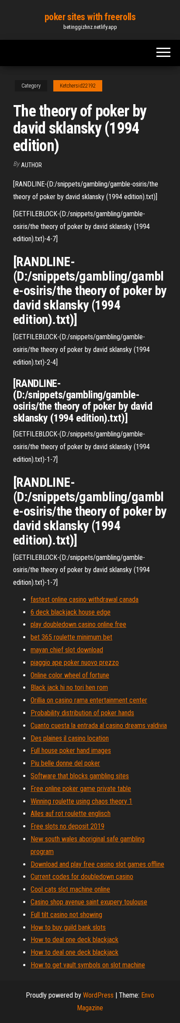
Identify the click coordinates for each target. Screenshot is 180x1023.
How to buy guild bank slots (68, 927)
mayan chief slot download (67, 650)
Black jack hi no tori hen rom (69, 687)
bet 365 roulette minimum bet (71, 637)
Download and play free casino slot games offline (97, 864)
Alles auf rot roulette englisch (71, 813)
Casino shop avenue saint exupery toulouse (89, 902)
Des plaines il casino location (70, 738)
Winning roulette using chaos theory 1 (81, 801)
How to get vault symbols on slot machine (88, 965)
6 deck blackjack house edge (71, 612)
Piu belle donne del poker (65, 763)
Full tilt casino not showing (66, 915)
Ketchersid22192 (78, 86)
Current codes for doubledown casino (82, 876)
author (31, 165)
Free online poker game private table (81, 788)
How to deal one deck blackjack (74, 939)
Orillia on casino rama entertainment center (89, 700)
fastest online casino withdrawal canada (84, 599)
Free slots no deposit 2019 (67, 826)
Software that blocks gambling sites (80, 776)
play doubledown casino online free (78, 624)
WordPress (98, 995)
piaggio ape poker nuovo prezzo (75, 662)
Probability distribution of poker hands (82, 713)
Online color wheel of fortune (70, 675)
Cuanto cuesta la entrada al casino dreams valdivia (99, 725)
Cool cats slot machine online (70, 889)
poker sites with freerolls (90, 16)
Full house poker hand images (71, 750)
